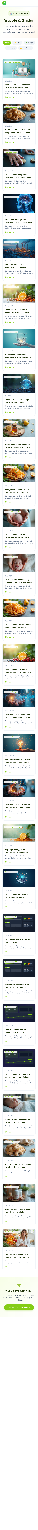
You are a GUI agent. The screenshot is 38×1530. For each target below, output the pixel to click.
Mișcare (11, 48)
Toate (7, 42)
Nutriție (29, 42)
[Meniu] (34, 3)
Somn (17, 42)
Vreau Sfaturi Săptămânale (17, 1307)
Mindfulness (25, 48)
